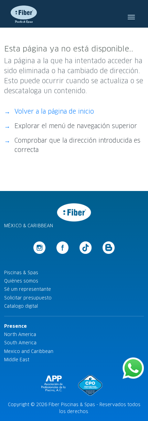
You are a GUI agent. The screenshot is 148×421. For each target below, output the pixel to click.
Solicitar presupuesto (28, 298)
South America (20, 343)
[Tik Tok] (85, 247)
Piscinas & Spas (21, 273)
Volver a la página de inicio (54, 111)
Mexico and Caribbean (28, 351)
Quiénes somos (21, 281)
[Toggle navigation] (131, 13)
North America (20, 334)
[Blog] (109, 247)
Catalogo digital (21, 306)
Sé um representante (27, 289)
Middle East (16, 360)
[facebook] (62, 247)
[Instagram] (39, 247)
